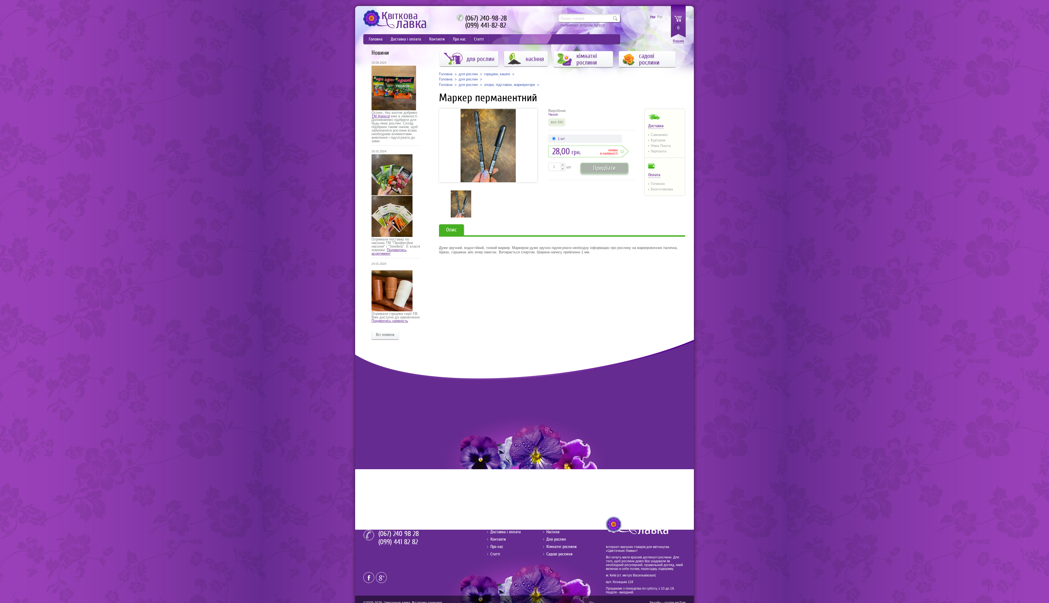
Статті (479, 39)
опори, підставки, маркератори (509, 85)
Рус (660, 17)
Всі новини (385, 334)
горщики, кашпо (497, 74)
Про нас (459, 39)
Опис (451, 230)
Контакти (437, 39)
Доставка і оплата (406, 39)
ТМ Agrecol (381, 116)
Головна (375, 39)
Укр (652, 17)
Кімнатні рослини (561, 546)
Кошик (678, 41)
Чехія (553, 114)
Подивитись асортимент (389, 252)
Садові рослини (559, 554)
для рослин (468, 74)
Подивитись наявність (390, 321)
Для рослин (556, 539)
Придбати (604, 167)
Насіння (552, 531)
